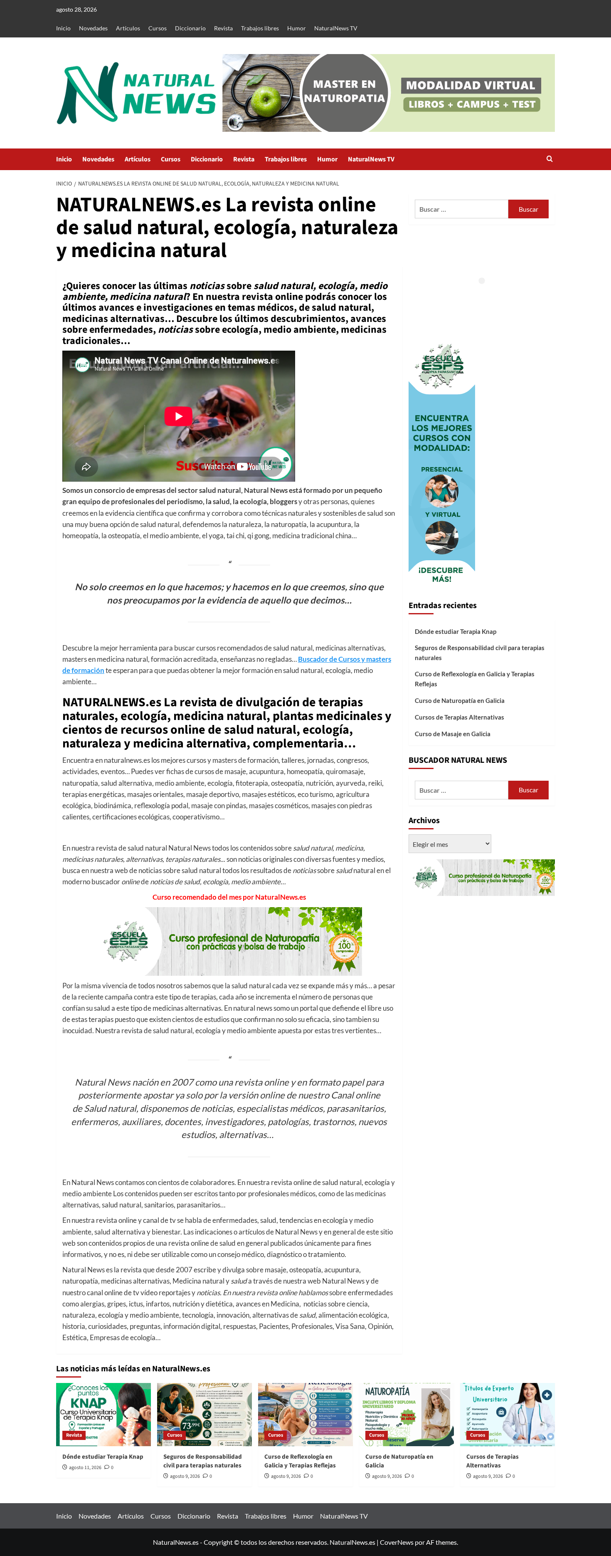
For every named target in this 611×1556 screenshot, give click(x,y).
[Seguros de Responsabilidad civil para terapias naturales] (204, 1414)
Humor (296, 28)
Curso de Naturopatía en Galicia (460, 700)
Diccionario (190, 28)
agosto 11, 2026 (85, 1467)
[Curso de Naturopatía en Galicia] (406, 1414)
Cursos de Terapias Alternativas (459, 717)
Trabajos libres (260, 28)
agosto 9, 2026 (185, 1476)
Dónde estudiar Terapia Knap (455, 631)
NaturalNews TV (335, 28)
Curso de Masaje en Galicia (452, 733)
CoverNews (397, 1542)
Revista (223, 28)
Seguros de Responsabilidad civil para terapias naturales (479, 652)
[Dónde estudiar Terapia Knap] (103, 1414)
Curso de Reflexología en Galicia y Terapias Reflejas (475, 679)
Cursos (157, 28)
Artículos (128, 28)
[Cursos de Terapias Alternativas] (507, 1414)
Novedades (93, 28)
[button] (549, 159)
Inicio (63, 28)
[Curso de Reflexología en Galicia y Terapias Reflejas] (305, 1414)
